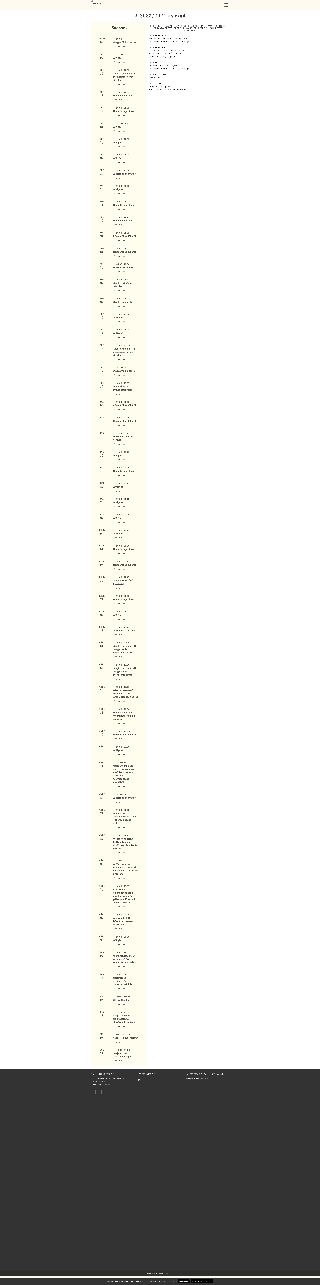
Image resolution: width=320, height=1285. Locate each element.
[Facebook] (93, 1092)
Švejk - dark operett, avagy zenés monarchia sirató (125, 649)
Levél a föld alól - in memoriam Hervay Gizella (124, 76)
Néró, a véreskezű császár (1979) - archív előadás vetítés (125, 693)
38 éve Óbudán (121, 1000)
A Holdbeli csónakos (124, 173)
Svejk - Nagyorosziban (125, 1037)
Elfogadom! (183, 1281)
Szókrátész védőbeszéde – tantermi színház (122, 981)
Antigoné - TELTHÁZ (124, 630)
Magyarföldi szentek (124, 42)
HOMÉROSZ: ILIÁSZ (123, 267)
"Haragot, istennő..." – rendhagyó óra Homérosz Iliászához (125, 959)
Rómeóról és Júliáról (124, 236)
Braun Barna (170, 1273)
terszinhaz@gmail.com (101, 1084)
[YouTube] (103, 1092)
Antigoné (118, 189)
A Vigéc (117, 57)
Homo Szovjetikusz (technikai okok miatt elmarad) (125, 715)
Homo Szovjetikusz (123, 95)
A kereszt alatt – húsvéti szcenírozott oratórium (124, 921)
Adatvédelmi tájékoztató (202, 1281)
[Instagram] (98, 1092)
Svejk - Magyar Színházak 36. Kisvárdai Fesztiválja (124, 1019)
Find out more (120, 46)
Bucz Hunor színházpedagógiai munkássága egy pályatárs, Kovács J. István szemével (124, 896)
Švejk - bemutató (123, 302)
